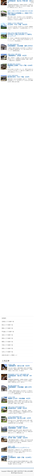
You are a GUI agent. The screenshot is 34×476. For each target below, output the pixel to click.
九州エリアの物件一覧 (7, 351)
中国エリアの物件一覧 (7, 345)
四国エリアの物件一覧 (7, 348)
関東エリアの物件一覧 (7, 328)
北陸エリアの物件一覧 (7, 335)
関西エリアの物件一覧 (7, 341)
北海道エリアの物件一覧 (8, 321)
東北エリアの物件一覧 (7, 325)
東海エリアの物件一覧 (7, 338)
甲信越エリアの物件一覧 (8, 331)
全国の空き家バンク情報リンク (9, 355)
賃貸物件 (4, 318)
